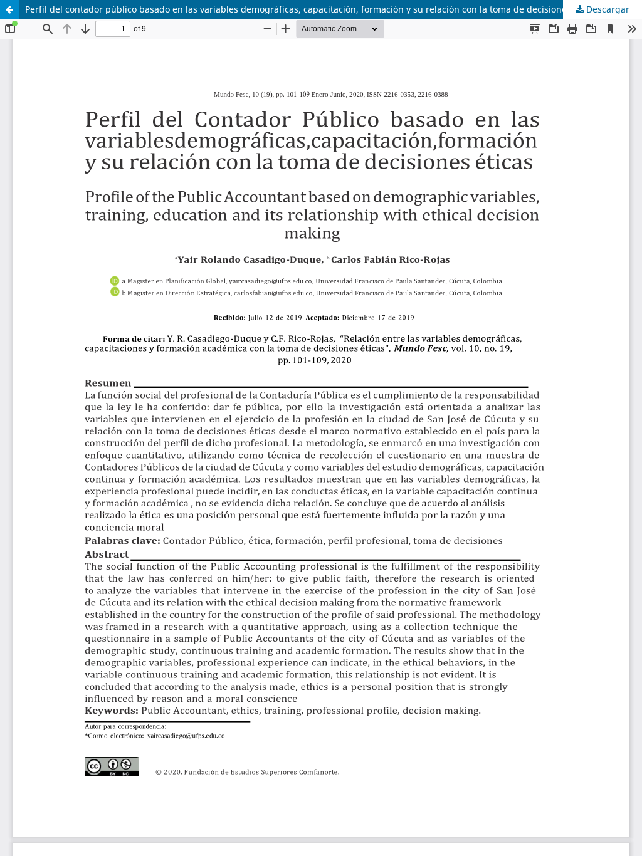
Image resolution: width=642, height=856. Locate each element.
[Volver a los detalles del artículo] (9, 9)
